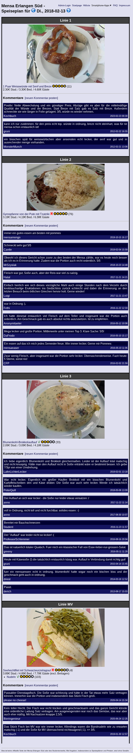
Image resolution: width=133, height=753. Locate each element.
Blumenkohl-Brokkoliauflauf (20, 442)
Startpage (76, 5)
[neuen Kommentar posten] (41, 98)
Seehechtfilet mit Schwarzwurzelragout (27, 670)
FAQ (115, 5)
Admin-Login (64, 5)
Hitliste (86, 5)
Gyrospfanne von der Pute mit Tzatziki (26, 214)
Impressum (124, 5)
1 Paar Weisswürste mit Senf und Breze (27, 86)
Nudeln (11, 676)
